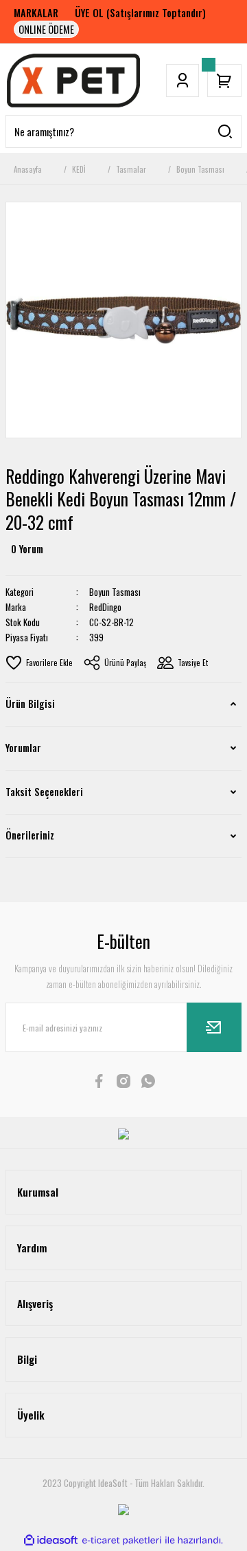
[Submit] (214, 1027)
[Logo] (73, 80)
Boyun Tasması (115, 592)
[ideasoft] (50, 1540)
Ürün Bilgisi (30, 703)
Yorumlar (23, 747)
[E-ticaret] (122, 1540)
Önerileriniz (29, 835)
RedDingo (105, 607)
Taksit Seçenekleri (44, 791)
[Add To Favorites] (39, 662)
